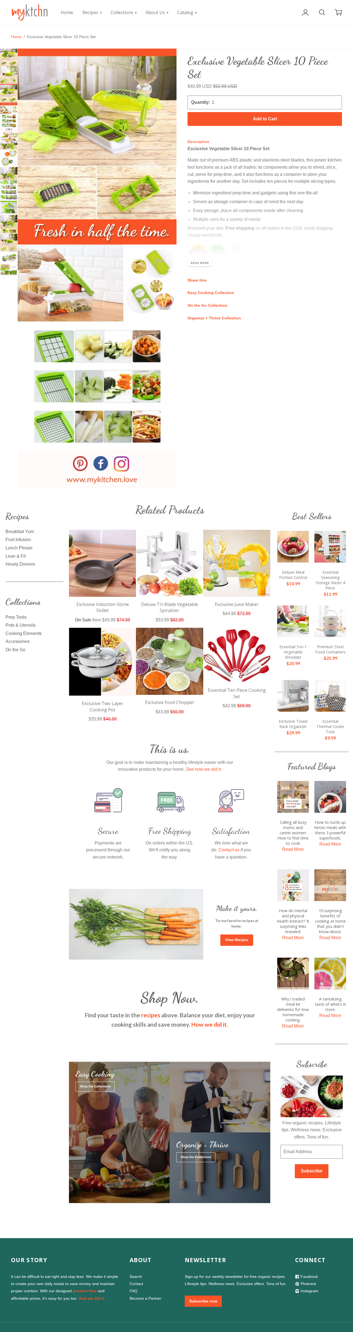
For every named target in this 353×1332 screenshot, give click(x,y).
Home (67, 12)
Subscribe (311, 1171)
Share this (197, 280)
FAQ (133, 1291)
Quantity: (200, 102)
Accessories (18, 641)
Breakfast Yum (20, 531)
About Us (156, 12)
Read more (200, 263)
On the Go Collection (207, 305)
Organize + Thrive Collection (214, 318)
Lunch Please (19, 547)
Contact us (228, 850)
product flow (85, 1291)
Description (198, 142)
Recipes (90, 12)
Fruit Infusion (18, 539)
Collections (122, 12)
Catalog (185, 12)
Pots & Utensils (21, 625)
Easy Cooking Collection (211, 293)
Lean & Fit (16, 556)
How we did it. (209, 1024)
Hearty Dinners (20, 564)
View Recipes (236, 940)
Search (136, 1276)
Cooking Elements (24, 633)
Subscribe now (203, 1301)
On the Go (15, 649)
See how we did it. (204, 769)
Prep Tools (16, 617)
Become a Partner (145, 1298)
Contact (136, 1283)
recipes (150, 1014)
